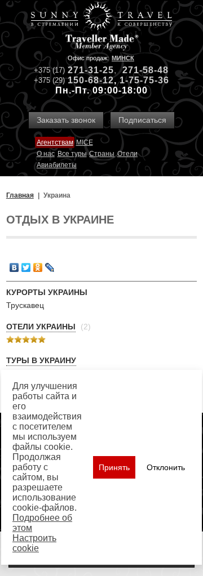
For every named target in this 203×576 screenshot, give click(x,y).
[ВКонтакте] (14, 267)
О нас (46, 154)
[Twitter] (26, 267)
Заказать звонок (66, 119)
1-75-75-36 (144, 80)
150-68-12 (91, 80)
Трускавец (25, 305)
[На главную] (101, 17)
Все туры (72, 154)
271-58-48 (145, 70)
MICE (84, 142)
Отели (127, 154)
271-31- (85, 70)
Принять (114, 467)
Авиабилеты (57, 165)
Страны (101, 154)
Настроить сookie (34, 543)
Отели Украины (41, 326)
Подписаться (142, 119)
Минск (123, 58)
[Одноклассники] (38, 267)
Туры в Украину (41, 360)
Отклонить (166, 467)
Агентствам (55, 142)
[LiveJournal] (50, 267)
